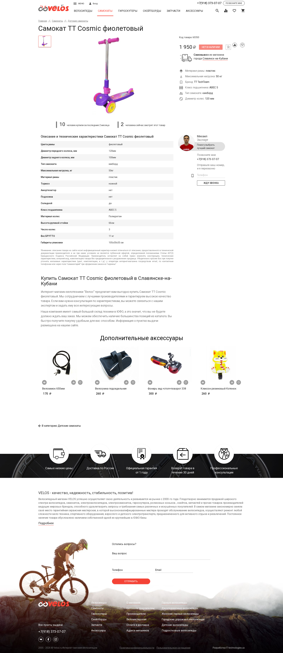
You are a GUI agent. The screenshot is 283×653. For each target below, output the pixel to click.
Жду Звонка (211, 183)
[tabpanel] (115, 77)
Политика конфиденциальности (137, 647)
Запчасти (173, 10)
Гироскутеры (127, 10)
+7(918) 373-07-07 (209, 3)
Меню (81, 3)
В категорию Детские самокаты (61, 425)
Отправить (131, 581)
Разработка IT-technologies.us (229, 647)
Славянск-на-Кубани (215, 58)
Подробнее (46, 523)
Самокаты (105, 10)
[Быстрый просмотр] (44, 382)
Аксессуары (194, 10)
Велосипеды (83, 10)
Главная (42, 21)
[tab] (44, 41)
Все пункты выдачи (50, 624)
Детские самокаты (78, 21)
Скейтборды (152, 10)
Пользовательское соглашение (173, 647)
